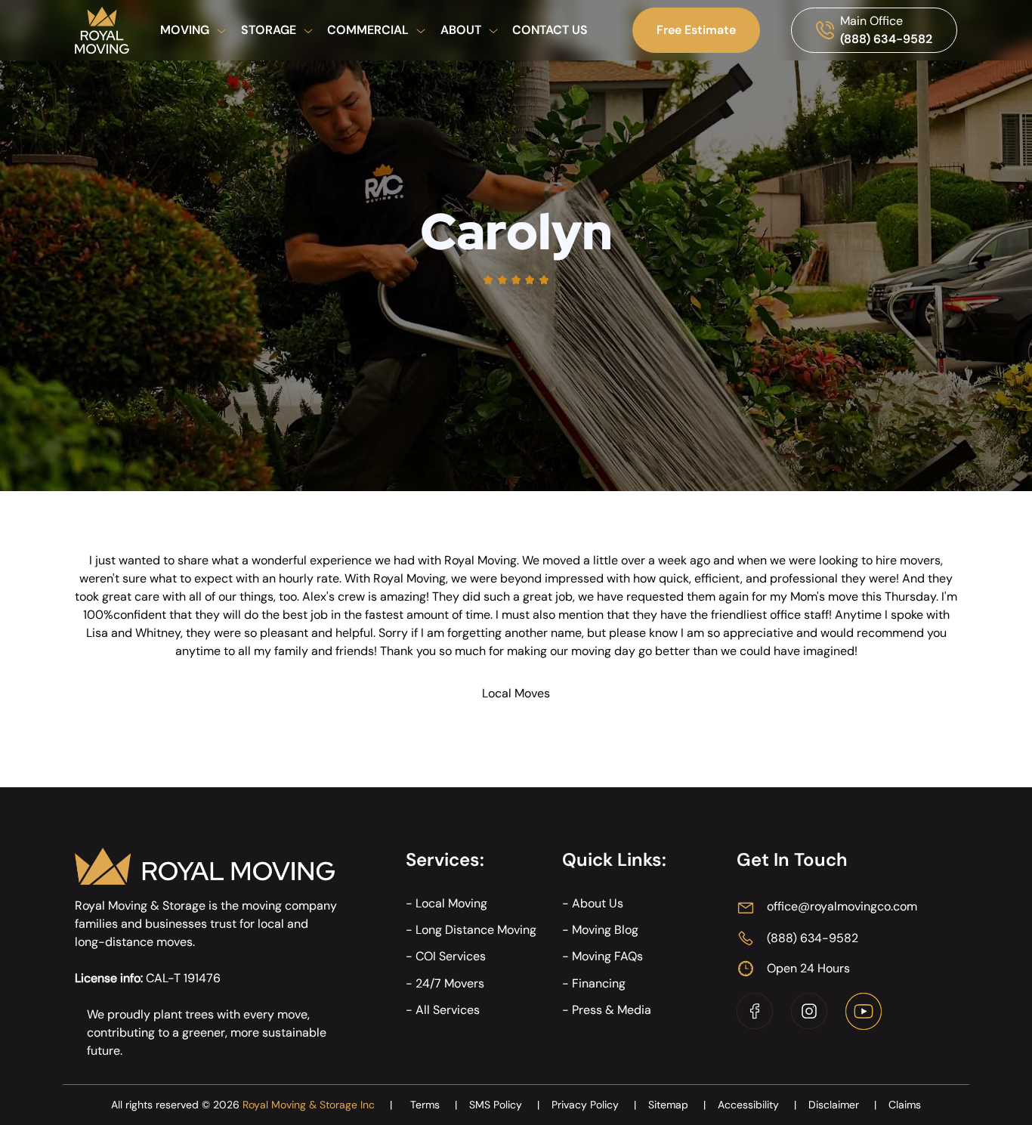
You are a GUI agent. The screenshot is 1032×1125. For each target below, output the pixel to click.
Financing (599, 983)
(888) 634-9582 (886, 39)
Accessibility (757, 1104)
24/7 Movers (450, 983)
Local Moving (451, 903)
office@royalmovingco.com (842, 906)
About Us (597, 903)
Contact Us (550, 30)
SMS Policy (504, 1104)
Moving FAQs (607, 956)
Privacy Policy (594, 1104)
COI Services (451, 956)
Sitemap (677, 1104)
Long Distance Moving (476, 930)
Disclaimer (842, 1104)
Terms (433, 1104)
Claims (904, 1104)
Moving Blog (605, 930)
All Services (448, 1010)
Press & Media (611, 1010)
